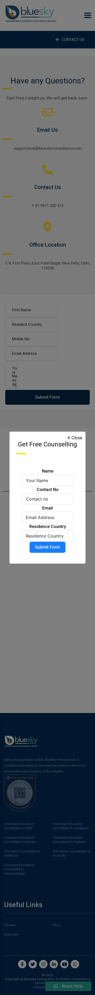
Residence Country (47, 526)
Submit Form (47, 547)
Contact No (48, 489)
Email (47, 508)
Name (47, 471)
